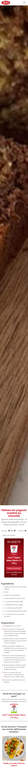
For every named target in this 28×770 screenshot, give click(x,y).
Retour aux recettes (8, 535)
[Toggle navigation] (24, 2)
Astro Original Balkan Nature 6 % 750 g (14, 560)
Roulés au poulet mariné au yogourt (14, 764)
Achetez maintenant (14, 568)
